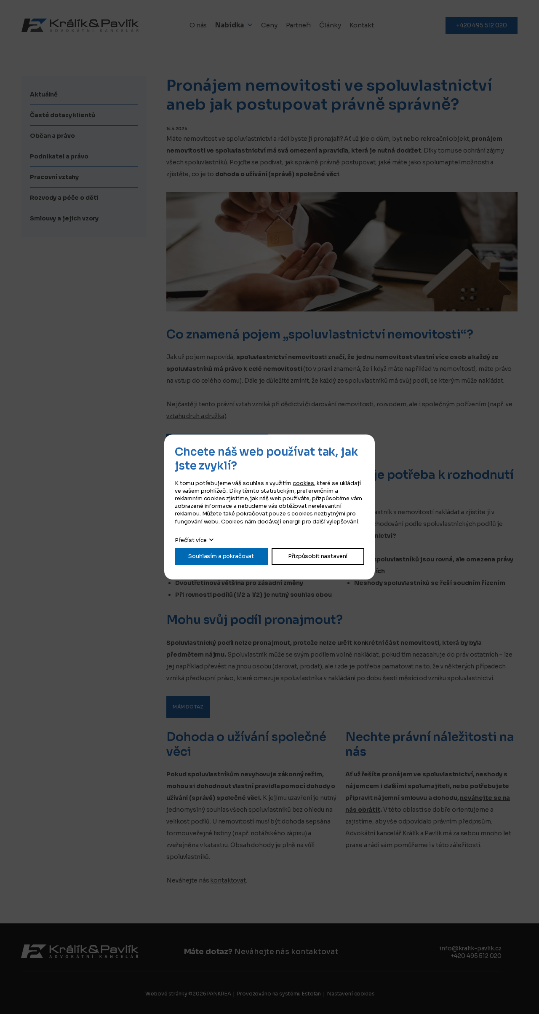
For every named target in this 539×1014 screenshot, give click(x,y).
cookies (303, 483)
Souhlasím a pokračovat (221, 556)
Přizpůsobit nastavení (317, 556)
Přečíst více (191, 540)
